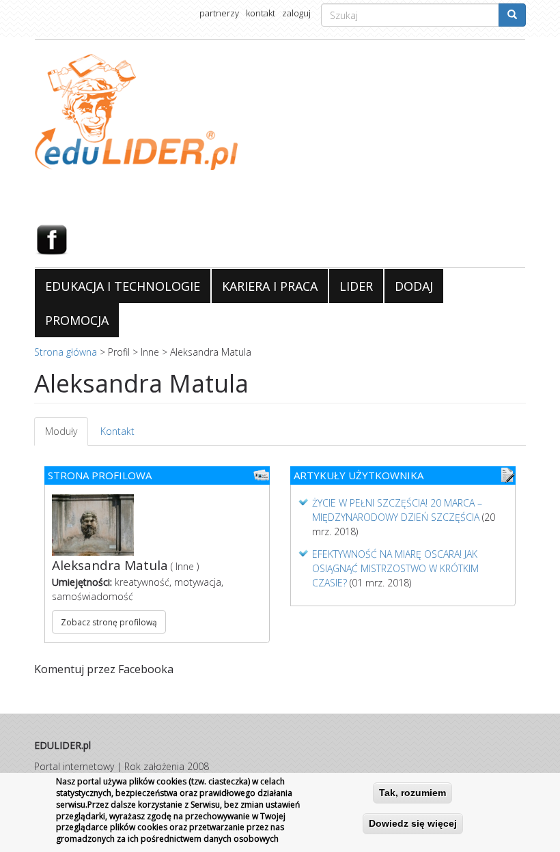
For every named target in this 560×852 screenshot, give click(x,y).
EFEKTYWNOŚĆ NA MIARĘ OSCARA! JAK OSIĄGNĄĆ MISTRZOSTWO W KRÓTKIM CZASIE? (395, 568)
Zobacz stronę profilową (109, 622)
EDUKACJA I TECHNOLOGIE (122, 286)
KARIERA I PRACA (270, 286)
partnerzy (219, 13)
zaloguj (296, 13)
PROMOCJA (77, 320)
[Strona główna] (280, 112)
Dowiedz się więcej (413, 823)
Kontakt (117, 431)
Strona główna (65, 351)
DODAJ (414, 286)
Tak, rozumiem (412, 792)
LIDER (356, 286)
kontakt (260, 13)
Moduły (66, 435)
